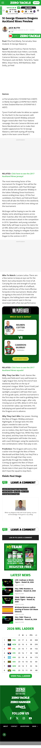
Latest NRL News (7, 491)
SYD (14, 653)
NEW (14, 666)
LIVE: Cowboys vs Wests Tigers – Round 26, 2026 (24, 581)
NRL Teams (25, 491)
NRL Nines (17, 491)
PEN (14, 640)
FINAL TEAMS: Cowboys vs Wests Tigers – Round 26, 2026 (25, 599)
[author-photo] (20, 510)
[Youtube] (30, 718)
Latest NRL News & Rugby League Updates (15, 489)
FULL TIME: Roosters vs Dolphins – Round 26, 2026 (25, 590)
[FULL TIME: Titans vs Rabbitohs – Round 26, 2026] (7, 620)
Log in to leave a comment (20, 537)
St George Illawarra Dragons (11, 494)
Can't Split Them (20, 359)
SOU (14, 662)
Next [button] (38, 11)
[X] (20, 518)
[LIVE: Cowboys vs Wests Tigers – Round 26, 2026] (7, 582)
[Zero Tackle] (20, 3)
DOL (14, 649)
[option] (12, 10)
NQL (14, 670)
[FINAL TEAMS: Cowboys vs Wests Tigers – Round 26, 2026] (7, 600)
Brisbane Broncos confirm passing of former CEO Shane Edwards (26, 609)
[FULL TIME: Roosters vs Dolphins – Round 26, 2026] (7, 591)
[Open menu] (2, 2)
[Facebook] (10, 718)
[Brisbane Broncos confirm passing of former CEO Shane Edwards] (7, 610)
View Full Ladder (20, 676)
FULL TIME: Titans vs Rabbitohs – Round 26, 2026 (26, 618)
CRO (14, 657)
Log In (36, 3)
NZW (14, 644)
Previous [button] (4, 11)
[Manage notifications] (4, 734)
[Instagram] (24, 718)
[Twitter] (17, 718)
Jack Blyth (14, 28)
